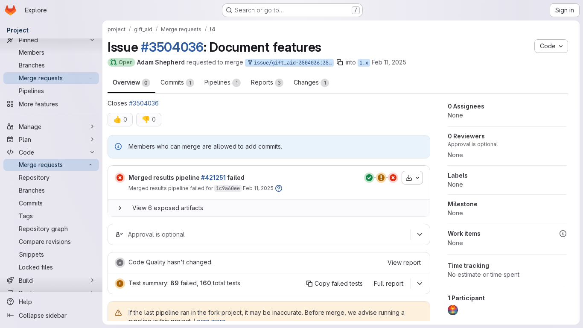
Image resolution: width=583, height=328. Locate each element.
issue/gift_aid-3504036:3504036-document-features (292, 62)
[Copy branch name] (340, 62)
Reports (266, 82)
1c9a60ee (228, 188)
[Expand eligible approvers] (419, 234)
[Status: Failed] (120, 178)
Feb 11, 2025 (389, 62)
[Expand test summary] (419, 283)
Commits (175, 82)
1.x (363, 62)
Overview (130, 82)
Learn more (210, 321)
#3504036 (172, 47)
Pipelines (221, 82)
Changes (310, 82)
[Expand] (120, 208)
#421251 (213, 177)
